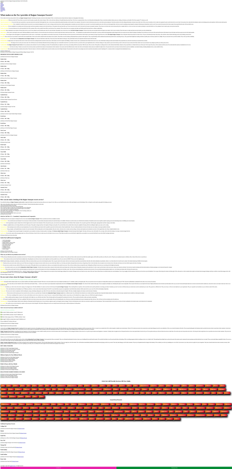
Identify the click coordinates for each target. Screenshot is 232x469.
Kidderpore (57, 407)
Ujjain (137, 392)
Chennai (2, 4)
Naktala (156, 411)
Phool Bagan (150, 404)
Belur (67, 404)
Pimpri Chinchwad (72, 385)
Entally (3, 407)
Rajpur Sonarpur (119, 411)
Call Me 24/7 (58, 467)
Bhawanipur (178, 411)
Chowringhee (50, 411)
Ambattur (192, 392)
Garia (89, 404)
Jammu (169, 392)
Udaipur (227, 392)
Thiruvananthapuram (79, 389)
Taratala (155, 418)
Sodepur (127, 411)
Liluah (64, 407)
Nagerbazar (200, 411)
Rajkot (135, 385)
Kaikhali (208, 411)
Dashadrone (190, 415)
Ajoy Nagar (115, 415)
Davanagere (12, 396)
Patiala (41, 396)
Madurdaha (27, 418)
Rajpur (94, 407)
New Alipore (71, 407)
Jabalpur (4, 389)
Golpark (100, 415)
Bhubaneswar (167, 389)
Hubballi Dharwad (97, 389)
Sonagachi (142, 407)
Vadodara (87, 385)
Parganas (66, 418)
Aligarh (151, 389)
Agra (109, 385)
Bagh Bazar (227, 407)
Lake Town (142, 404)
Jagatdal (11, 418)
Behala (53, 404)
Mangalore (177, 392)
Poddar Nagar (84, 418)
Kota (54, 389)
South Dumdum (201, 407)
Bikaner (3, 392)
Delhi (1, 6)
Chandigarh (69, 389)
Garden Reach (5, 411)
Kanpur (22, 385)
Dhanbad (184, 385)
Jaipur (9, 385)
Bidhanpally (165, 415)
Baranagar (38, 404)
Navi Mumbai (200, 385)
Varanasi (161, 385)
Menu (2, 2)
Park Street (87, 407)
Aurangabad (176, 385)
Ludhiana (103, 385)
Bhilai (32, 392)
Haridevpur (18, 407)
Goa (29, 385)
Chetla (204, 404)
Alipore (172, 407)
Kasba (118, 404)
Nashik (115, 385)
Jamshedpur (24, 392)
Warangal (192, 389)
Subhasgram (138, 418)
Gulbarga (122, 392)
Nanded (95, 392)
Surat (1, 11)
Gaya (214, 392)
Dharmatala (219, 404)
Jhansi (155, 392)
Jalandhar (159, 389)
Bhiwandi (206, 389)
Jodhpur (34, 389)
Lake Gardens (133, 404)
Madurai (41, 389)
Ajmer (109, 392)
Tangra (42, 411)
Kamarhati (19, 418)
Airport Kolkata (5, 404)
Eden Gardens (74, 411)
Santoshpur (116, 407)
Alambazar (174, 404)
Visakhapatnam (62, 385)
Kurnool (28, 396)
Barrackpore (46, 404)
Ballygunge (182, 404)
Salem (175, 389)
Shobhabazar (83, 411)
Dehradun (67, 392)
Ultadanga (66, 415)
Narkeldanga (21, 411)
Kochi (46, 392)
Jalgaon (220, 392)
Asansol (81, 392)
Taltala (66, 411)
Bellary (35, 396)
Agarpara (165, 407)
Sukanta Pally (147, 418)
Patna (80, 385)
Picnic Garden (74, 418)
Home (1, 3)
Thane (47, 385)
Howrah (215, 385)
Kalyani (49, 407)
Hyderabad (2, 8)
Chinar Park (164, 411)
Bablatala (123, 415)
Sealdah (135, 407)
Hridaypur (4, 418)
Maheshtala (4, 396)
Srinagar (169, 385)
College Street (28, 415)
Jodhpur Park (34, 407)
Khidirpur (43, 415)
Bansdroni (142, 411)
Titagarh (149, 407)
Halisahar (192, 407)
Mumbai (2, 5)
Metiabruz (35, 418)
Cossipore (212, 404)
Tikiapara (170, 418)
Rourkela (89, 392)
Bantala (143, 415)
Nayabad (29, 411)
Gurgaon (145, 389)
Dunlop (185, 407)
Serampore (166, 404)
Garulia (217, 415)
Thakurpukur (99, 411)
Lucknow (16, 385)
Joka (113, 404)
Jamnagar (130, 392)
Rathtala (108, 418)
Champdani (173, 415)
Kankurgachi (59, 411)
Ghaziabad (95, 385)
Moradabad (124, 389)
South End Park (129, 418)
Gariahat (10, 407)
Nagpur (34, 385)
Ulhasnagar (162, 392)
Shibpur (120, 418)
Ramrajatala (100, 418)
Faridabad (122, 385)
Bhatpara (74, 404)
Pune (3, 385)
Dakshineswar (182, 415)
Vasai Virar (154, 385)
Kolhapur (103, 392)
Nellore (52, 392)
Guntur (198, 389)
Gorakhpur (222, 389)
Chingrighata (92, 415)
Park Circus (210, 407)
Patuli (73, 415)
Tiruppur (116, 389)
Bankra (137, 415)
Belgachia (190, 404)
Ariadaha (4, 415)
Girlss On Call (12, 465)
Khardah (107, 415)
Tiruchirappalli (108, 389)
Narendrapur (224, 411)
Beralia (157, 415)
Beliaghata (198, 404)
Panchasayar (50, 418)
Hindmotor (96, 404)
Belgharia (61, 404)
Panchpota (58, 418)
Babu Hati (14, 404)
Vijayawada (27, 389)
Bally (79, 415)
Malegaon (207, 392)
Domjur (36, 415)
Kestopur (125, 404)
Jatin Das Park (105, 404)
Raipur (48, 389)
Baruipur (151, 415)
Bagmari (130, 415)
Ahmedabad (2, 9)
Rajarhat (158, 404)
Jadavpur (26, 407)
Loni (143, 392)
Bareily (137, 389)
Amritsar (192, 385)
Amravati (11, 392)
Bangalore (2, 7)
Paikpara (51, 415)
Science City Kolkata (126, 407)
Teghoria (162, 418)
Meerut (129, 385)
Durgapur (75, 392)
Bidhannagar (82, 404)
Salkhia (36, 411)
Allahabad (208, 385)
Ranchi (222, 385)
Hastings (13, 411)
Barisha (178, 407)
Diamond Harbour (200, 415)
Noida (17, 392)
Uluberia (177, 418)
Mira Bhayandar (183, 389)
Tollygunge (157, 407)
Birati (171, 411)
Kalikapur (149, 411)
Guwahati (61, 389)
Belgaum (184, 392)
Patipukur (58, 415)
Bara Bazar (29, 404)
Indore (41, 385)
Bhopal (53, 385)
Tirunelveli (199, 392)
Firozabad (39, 392)
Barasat (134, 411)
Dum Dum (228, 404)
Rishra (101, 407)
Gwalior (11, 389)
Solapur (88, 389)
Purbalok (92, 418)
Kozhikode (21, 396)
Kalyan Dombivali (144, 385)
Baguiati (91, 411)
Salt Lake (108, 407)
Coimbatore (18, 389)
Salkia (114, 418)
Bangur (84, 415)
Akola (115, 392)
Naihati (42, 418)
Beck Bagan (12, 415)
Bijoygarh (20, 415)
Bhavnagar (59, 392)
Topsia (186, 411)
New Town (79, 407)
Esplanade (210, 415)
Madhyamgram (109, 411)
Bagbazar (22, 404)
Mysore (131, 389)
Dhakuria (193, 411)
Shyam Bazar (218, 407)
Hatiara (223, 415)
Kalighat (42, 407)
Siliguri (148, 392)
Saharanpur (213, 389)
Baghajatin (216, 411)
